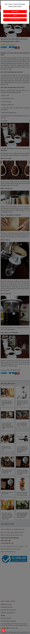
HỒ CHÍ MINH (15, 11)
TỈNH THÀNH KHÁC (15, 19)
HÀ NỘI (15, 15)
